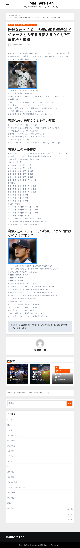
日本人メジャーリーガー (28, 25)
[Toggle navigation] (7, 4)
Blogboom (44, 545)
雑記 (9, 503)
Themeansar (55, 545)
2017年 (70, 519)
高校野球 (10, 508)
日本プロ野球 (12, 482)
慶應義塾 (10, 472)
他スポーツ (11, 440)
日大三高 (10, 477)
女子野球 (10, 456)
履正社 (9, 461)
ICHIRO (11, 25)
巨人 (9, 466)
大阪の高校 (11, 446)
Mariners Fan (42, 3)
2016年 (70, 514)
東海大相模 (11, 492)
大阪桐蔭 (10, 451)
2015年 (70, 509)
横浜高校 (10, 498)
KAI (17, 44)
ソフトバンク (12, 435)
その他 (9, 430)
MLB (17, 25)
